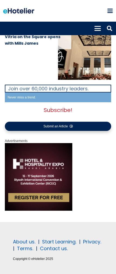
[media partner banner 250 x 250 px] (38, 210)
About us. (24, 241)
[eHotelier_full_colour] (18, 11)
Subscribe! (58, 110)
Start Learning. (58, 241)
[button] (110, 11)
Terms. (25, 248)
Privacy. (92, 241)
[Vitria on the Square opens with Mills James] (84, 53)
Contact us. (54, 248)
